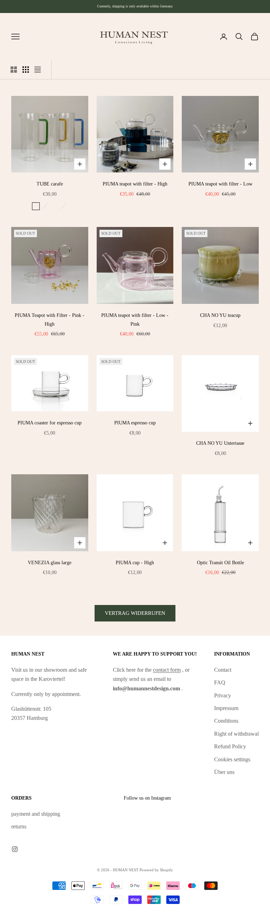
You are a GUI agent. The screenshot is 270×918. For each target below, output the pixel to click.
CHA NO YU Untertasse (220, 443)
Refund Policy (230, 746)
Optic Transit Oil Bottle (220, 562)
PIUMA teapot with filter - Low (220, 184)
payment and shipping (35, 814)
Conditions (226, 721)
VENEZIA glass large (49, 562)
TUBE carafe (50, 184)
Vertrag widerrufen (135, 613)
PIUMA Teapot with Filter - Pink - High (49, 319)
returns (18, 826)
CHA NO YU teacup (220, 315)
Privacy (222, 695)
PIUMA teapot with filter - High (135, 184)
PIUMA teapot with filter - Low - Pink (134, 319)
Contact (222, 670)
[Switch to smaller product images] (25, 69)
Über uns (224, 772)
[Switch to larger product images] (14, 69)
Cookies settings (232, 759)
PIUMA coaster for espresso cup (50, 422)
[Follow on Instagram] (14, 849)
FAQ (219, 682)
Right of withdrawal (236, 734)
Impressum (226, 708)
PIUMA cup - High (135, 562)
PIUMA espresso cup (135, 422)
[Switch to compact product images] (37, 69)
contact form (167, 670)
